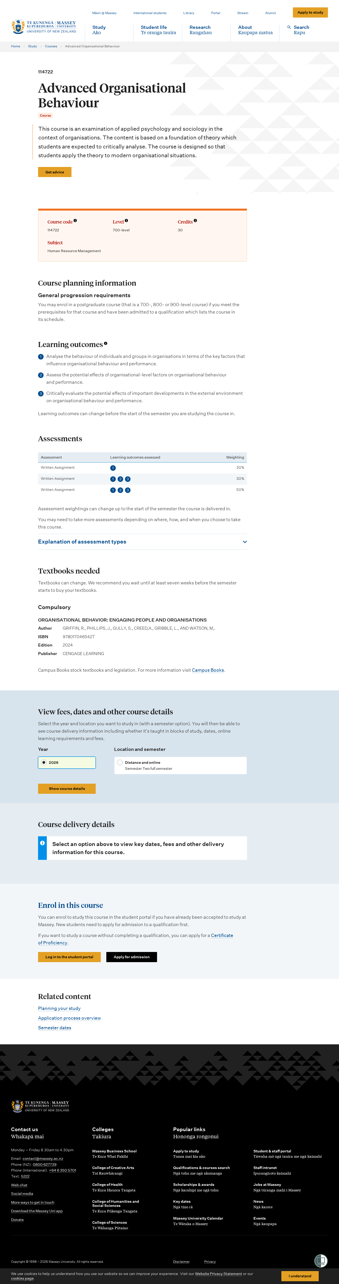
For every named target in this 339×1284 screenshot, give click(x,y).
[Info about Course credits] (195, 221)
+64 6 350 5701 (62, 1170)
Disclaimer (181, 1262)
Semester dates (54, 1027)
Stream (242, 13)
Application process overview (69, 1018)
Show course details (67, 788)
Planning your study (59, 1008)
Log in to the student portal (69, 957)
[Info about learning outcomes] (105, 343)
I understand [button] (300, 1276)
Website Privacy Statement (218, 1274)
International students (150, 13)
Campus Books (208, 670)
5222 (25, 1176)
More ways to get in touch (32, 1202)
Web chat (19, 1185)
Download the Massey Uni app (37, 1211)
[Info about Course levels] (126, 221)
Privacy (210, 1262)
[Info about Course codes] (75, 221)
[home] (44, 27)
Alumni (270, 13)
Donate (17, 1220)
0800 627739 (44, 1164)
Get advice (54, 172)
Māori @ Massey (104, 13)
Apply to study (310, 12)
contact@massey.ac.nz (43, 1158)
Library (188, 13)
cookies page (22, 1278)
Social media (22, 1193)
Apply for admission (132, 957)
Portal (215, 13)
